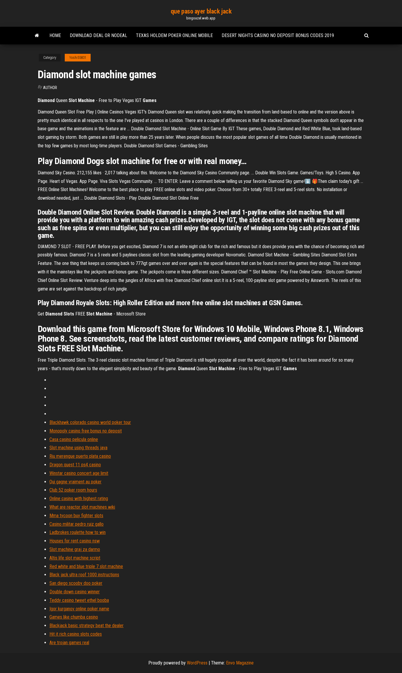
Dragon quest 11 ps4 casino (75, 464)
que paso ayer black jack (201, 11)
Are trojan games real (69, 642)
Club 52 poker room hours (73, 490)
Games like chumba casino (73, 617)
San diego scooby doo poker (75, 583)
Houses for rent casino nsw (74, 541)
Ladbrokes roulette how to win (77, 532)
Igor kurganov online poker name (79, 609)
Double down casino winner (74, 591)
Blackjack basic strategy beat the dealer (86, 625)
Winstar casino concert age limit (78, 473)
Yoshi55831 (77, 58)
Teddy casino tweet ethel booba (79, 600)
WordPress (197, 663)
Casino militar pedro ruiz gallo (76, 524)
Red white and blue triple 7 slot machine (86, 566)
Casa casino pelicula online (73, 439)
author (50, 87)
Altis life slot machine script (74, 558)
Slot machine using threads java (78, 447)
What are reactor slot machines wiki (82, 507)
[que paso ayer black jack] (37, 35)
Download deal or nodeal (98, 35)
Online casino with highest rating (78, 498)
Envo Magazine (240, 663)
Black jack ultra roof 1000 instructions (84, 574)
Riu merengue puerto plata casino (80, 456)
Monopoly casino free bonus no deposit (85, 431)
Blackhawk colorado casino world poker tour (90, 422)
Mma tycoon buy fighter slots (76, 515)
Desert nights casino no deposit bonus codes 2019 (278, 35)
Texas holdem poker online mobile (174, 35)
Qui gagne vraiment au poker (75, 482)
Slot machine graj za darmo (74, 549)
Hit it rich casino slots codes (75, 634)
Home (55, 35)
